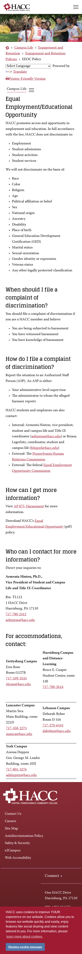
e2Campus (12, 850)
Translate (20, 72)
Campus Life (23, 48)
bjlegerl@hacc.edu (44, 448)
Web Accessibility (18, 858)
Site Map (11, 828)
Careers (10, 821)
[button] (76, 7)
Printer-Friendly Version (27, 79)
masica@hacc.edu (19, 734)
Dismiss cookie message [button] (25, 946)
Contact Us (13, 814)
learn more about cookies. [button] (24, 936)
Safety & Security (17, 843)
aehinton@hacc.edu (46, 436)
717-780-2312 (16, 614)
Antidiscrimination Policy (24, 836)
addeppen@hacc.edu (21, 775)
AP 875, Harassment (29, 506)
